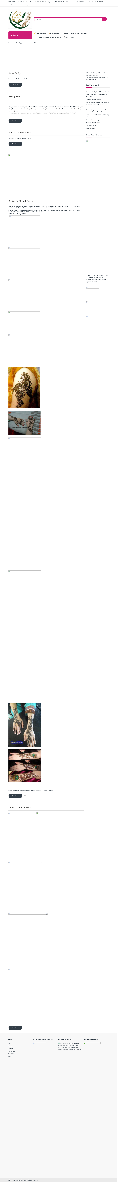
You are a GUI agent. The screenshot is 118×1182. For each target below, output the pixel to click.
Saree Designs (15, 73)
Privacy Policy (12, 1051)
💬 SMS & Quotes (69, 37)
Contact (10, 1046)
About (9, 1043)
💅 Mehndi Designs (40, 33)
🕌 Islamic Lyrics (54, 33)
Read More (15, 84)
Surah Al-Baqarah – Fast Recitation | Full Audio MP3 (97, 95)
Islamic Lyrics (11, 1)
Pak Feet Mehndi (91, 125)
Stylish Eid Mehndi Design (20, 201)
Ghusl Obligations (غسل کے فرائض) (63, 1)
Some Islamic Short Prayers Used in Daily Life (97, 116)
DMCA (9, 1056)
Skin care (58, 106)
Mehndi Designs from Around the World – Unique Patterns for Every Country (97, 111)
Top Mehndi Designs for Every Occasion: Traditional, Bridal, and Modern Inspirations (97, 105)
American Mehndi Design (93, 122)
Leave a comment (29, 796)
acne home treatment (67, 106)
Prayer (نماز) (31, 1)
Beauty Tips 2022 (17, 96)
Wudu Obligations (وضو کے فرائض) (84, 1)
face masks (65, 109)
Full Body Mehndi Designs (93, 99)
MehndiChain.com (21, 1180)
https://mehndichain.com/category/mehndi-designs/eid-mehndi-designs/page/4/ (30, 790)
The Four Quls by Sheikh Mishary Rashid (49, 37)
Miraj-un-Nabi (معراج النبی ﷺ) (44, 1)
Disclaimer (10, 1053)
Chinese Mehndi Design (93, 120)
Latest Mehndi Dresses (19, 807)
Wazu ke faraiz (90, 128)
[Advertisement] (59, 59)
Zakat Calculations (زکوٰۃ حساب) (19, 5)
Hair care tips (78, 106)
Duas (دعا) (22, 1)
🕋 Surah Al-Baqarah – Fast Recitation (75, 33)
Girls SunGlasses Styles (19, 132)
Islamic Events (99, 1)
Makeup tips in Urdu (18, 109)
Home (10, 43)
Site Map (10, 1048)
